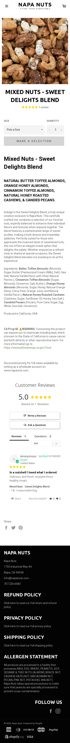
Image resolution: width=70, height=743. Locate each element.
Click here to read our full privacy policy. (28, 626)
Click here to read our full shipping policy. (28, 645)
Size (6, 121)
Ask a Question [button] (37, 425)
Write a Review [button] (37, 415)
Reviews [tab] (16, 436)
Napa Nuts (17, 723)
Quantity (53, 121)
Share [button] (17, 498)
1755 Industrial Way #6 (18, 566)
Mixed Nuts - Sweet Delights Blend (30, 486)
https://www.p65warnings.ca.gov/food (27, 347)
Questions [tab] (40, 436)
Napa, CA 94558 (14, 572)
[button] (52, 498)
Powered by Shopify (32, 723)
